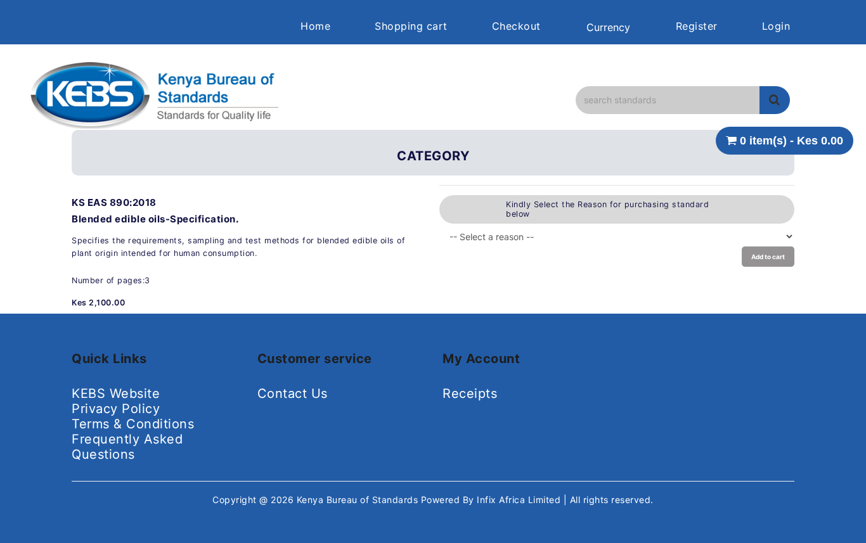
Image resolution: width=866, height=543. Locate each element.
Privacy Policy (116, 408)
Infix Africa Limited (520, 499)
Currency (608, 27)
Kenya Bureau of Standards (359, 499)
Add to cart (768, 256)
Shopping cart (411, 26)
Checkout (516, 26)
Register (697, 26)
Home (315, 26)
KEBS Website (116, 393)
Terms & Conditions (133, 423)
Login (776, 26)
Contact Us (292, 393)
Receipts (470, 393)
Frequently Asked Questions (127, 446)
